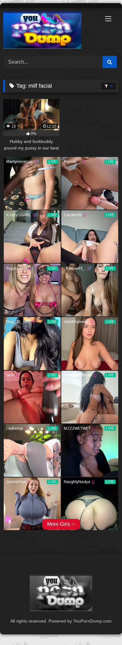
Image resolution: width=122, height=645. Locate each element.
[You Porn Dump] (50, 31)
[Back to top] (102, 626)
